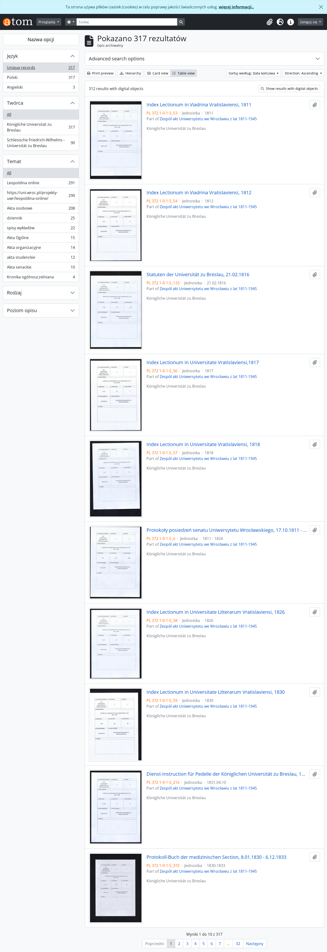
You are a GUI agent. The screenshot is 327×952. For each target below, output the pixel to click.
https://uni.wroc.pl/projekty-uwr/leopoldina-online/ (41, 195)
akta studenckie (41, 258)
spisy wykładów (41, 229)
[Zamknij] (321, 7)
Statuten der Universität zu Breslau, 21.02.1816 (198, 274)
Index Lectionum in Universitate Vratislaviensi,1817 (203, 362)
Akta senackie (41, 268)
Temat (14, 161)
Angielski (41, 88)
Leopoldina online (41, 184)
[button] (269, 22)
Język (12, 56)
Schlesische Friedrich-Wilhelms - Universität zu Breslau (41, 142)
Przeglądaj (47, 22)
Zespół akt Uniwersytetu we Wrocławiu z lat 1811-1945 (208, 118)
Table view (186, 73)
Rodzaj (14, 292)
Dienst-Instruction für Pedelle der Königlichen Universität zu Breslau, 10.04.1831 (227, 774)
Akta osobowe (41, 209)
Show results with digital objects (291, 88)
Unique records (41, 69)
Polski (41, 78)
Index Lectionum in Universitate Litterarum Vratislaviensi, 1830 (216, 692)
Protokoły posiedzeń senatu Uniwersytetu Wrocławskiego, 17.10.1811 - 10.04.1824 (227, 530)
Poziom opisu (22, 310)
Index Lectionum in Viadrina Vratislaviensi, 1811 (199, 105)
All (9, 114)
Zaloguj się (309, 22)
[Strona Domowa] (19, 22)
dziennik (41, 219)
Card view (160, 73)
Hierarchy (132, 73)
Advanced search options (117, 58)
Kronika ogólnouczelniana (41, 278)
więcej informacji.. (236, 7)
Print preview (102, 73)
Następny (254, 943)
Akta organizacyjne (41, 248)
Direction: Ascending (302, 73)
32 (238, 943)
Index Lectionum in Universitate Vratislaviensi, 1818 (203, 444)
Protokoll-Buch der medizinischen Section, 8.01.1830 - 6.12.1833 (216, 857)
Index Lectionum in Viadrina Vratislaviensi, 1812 (199, 192)
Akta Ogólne (41, 239)
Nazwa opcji (41, 39)
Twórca (15, 103)
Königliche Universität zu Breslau (41, 127)
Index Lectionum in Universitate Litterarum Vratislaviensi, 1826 (216, 612)
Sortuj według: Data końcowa (252, 73)
